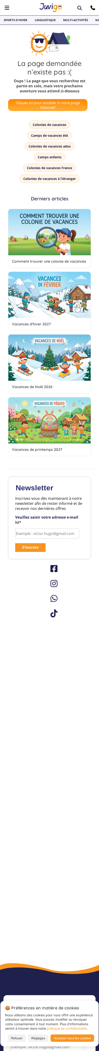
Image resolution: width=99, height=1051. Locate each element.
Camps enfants (49, 157)
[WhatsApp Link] (49, 598)
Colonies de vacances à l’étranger (49, 178)
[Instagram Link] (49, 583)
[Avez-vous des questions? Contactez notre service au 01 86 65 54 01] (93, 7)
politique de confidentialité (67, 1028)
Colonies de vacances (49, 124)
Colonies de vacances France (49, 168)
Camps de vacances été (49, 135)
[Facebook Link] (49, 569)
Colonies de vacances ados (50, 146)
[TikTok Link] (49, 613)
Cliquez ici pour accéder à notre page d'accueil (48, 105)
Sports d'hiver (15, 20)
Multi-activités (75, 20)
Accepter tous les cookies (72, 1038)
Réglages (38, 1038)
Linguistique (45, 20)
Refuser (17, 1038)
